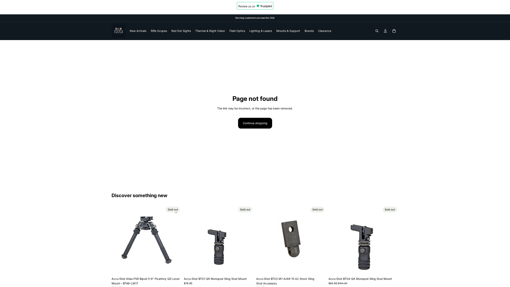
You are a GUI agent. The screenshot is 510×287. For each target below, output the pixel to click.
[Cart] (394, 31)
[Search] (377, 31)
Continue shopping (255, 123)
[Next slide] (175, 240)
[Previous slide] (118, 240)
